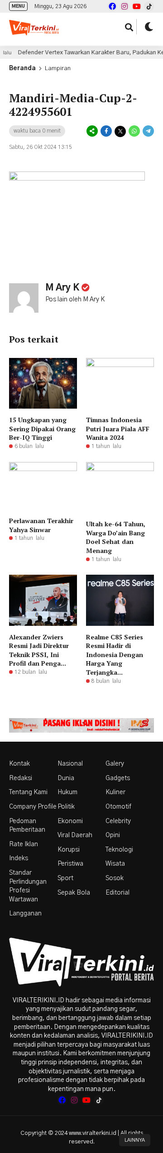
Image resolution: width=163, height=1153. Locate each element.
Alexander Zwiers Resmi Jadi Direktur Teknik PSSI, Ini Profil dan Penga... (39, 650)
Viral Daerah (75, 835)
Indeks (18, 858)
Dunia (66, 778)
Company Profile (33, 807)
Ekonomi (70, 821)
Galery (114, 764)
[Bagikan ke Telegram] (147, 131)
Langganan (25, 913)
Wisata (115, 864)
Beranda (22, 68)
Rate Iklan (23, 844)
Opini (112, 835)
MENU (18, 6)
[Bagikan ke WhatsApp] (134, 131)
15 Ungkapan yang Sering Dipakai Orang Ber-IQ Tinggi (42, 428)
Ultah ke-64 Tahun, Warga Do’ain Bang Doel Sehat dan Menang (115, 537)
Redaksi (20, 778)
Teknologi (119, 850)
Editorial (117, 893)
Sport (65, 878)
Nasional (70, 764)
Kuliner (115, 792)
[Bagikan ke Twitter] (120, 131)
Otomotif (118, 807)
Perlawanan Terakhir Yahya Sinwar (41, 525)
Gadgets (117, 778)
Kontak (19, 764)
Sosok (114, 878)
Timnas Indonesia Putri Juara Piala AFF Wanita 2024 (117, 428)
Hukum (67, 792)
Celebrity (118, 821)
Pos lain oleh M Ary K (75, 299)
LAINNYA (135, 1140)
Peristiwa (70, 864)
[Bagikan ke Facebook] (106, 131)
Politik (66, 807)
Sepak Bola (74, 893)
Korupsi (69, 850)
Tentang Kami (28, 792)
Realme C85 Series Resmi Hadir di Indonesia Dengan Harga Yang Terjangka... (114, 655)
